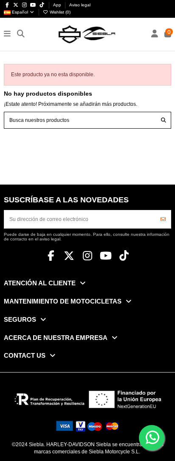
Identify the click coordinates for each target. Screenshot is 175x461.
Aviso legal (79, 5)
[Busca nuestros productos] (163, 120)
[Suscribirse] (163, 219)
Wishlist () (59, 12)
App (57, 5)
